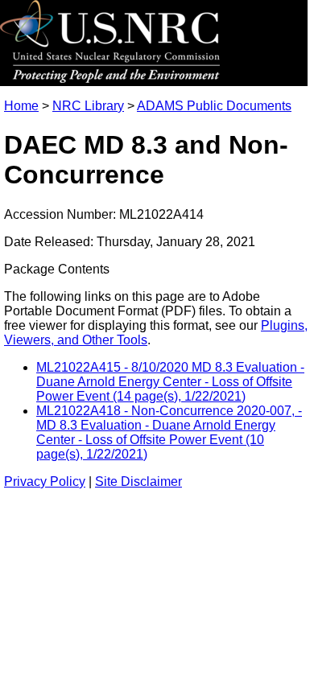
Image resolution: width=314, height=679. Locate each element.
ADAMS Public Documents (214, 106)
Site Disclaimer (138, 481)
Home (21, 106)
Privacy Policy (44, 481)
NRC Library (88, 106)
